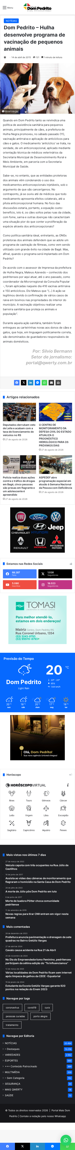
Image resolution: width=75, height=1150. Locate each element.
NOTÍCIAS (11, 20)
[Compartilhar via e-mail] (51, 382)
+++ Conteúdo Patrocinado (21, 1066)
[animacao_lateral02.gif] (37, 530)
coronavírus (12, 1007)
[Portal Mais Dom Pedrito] (37, 7)
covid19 (32, 1007)
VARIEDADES (12, 1054)
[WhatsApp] (44, 382)
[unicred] (37, 759)
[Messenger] (37, 382)
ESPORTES (11, 1060)
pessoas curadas (15, 1016)
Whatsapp (60, 1116)
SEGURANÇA (12, 1083)
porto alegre (40, 1016)
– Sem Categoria (14, 1078)
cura (47, 1007)
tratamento (12, 1024)
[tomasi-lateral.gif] (37, 643)
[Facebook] (16, 382)
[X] (23, 382)
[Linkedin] (30, 382)
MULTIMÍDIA (12, 1072)
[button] (65, 1140)
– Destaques (12, 1049)
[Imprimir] (58, 382)
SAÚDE (9, 1095)
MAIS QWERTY (13, 1089)
